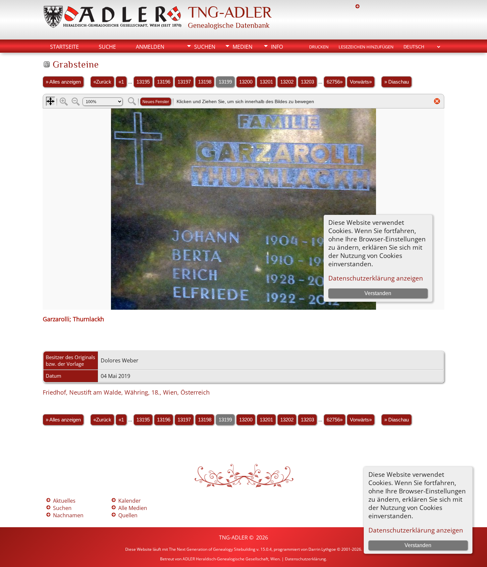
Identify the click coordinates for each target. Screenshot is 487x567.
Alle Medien (132, 508)
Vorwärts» (361, 82)
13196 (163, 82)
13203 (307, 82)
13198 (204, 82)
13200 (245, 82)
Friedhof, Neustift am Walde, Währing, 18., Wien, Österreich (126, 392)
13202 (287, 82)
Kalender (129, 500)
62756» (335, 82)
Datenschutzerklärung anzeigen (415, 530)
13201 (266, 82)
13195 (143, 82)
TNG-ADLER (229, 12)
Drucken (319, 47)
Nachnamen (68, 515)
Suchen (204, 46)
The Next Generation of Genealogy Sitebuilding (212, 549)
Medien (242, 46)
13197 (184, 82)
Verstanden (418, 545)
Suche (107, 46)
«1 (121, 82)
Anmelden (150, 46)
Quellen (127, 515)
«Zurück (102, 82)
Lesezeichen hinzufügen (366, 47)
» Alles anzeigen (63, 82)
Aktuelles (64, 500)
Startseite (64, 46)
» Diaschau (396, 82)
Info (277, 46)
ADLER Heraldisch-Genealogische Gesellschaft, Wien (231, 559)
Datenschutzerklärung (305, 559)
